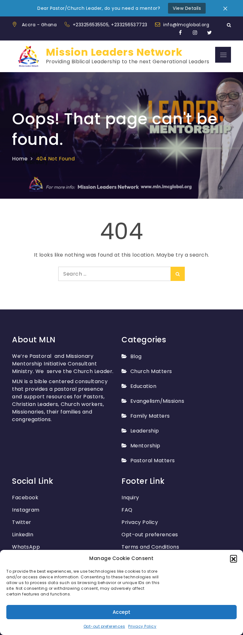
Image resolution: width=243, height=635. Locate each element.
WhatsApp (26, 547)
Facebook (25, 497)
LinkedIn (22, 534)
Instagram (26, 510)
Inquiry (130, 497)
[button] (233, 558)
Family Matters (150, 416)
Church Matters (151, 371)
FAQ (127, 510)
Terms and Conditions (150, 547)
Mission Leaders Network (114, 52)
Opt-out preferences (104, 626)
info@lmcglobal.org (186, 25)
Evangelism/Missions (157, 401)
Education (143, 386)
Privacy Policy (142, 626)
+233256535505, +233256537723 (111, 25)
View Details (187, 8)
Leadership (144, 430)
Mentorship (145, 445)
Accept (122, 612)
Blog (136, 356)
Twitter (21, 522)
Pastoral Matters (152, 460)
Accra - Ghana (39, 25)
